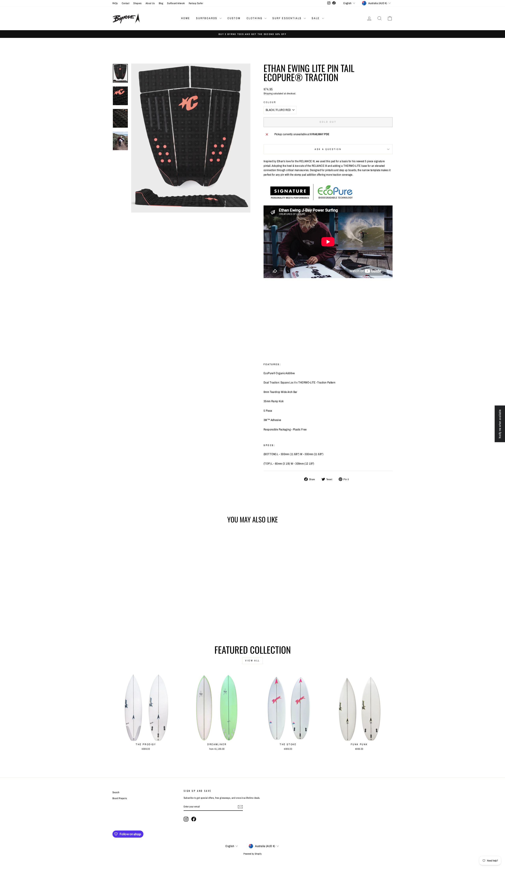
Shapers (137, 3)
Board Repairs (119, 798)
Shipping (268, 93)
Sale (316, 18)
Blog (161, 3)
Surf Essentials (287, 18)
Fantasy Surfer (196, 3)
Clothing (255, 18)
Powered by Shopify (252, 853)
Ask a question (328, 149)
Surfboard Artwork (176, 3)
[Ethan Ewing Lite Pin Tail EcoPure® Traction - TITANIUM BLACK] (151, 617)
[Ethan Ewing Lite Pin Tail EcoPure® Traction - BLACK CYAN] (146, 617)
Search (115, 792)
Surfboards (207, 18)
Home (185, 18)
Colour (270, 102)
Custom (234, 18)
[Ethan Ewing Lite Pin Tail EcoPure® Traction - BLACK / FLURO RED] (135, 617)
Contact (126, 3)
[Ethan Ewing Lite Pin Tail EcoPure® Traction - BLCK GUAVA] (156, 617)
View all (252, 660)
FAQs (115, 3)
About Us (150, 3)
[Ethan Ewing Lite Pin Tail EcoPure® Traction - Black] (140, 617)
